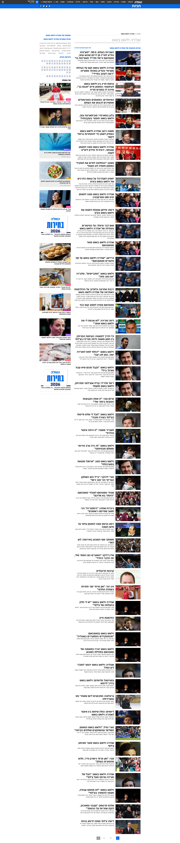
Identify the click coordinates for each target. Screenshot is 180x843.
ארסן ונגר (42, 46)
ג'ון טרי (68, 53)
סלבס (103, 2)
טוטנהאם (64, 43)
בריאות (85, 2)
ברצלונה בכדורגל (44, 51)
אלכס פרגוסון (67, 46)
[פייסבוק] (40, 6)
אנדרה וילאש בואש (127, 34)
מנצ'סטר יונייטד (56, 43)
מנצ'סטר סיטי (51, 46)
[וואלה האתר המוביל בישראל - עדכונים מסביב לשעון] (138, 2)
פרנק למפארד (57, 48)
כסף (97, 2)
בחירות (116, 2)
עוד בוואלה (66, 80)
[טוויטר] (43, 6)
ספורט (123, 2)
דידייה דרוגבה (66, 48)
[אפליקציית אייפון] (46, 6)
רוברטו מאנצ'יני (66, 51)
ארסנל (59, 46)
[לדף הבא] (98, 838)
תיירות (78, 2)
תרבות (109, 2)
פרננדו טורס (52, 53)
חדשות (130, 2)
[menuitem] (129, 2)
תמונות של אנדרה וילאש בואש (58, 35)
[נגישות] (3, 2)
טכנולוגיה (70, 2)
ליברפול (61, 53)
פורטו (49, 43)
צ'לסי (69, 43)
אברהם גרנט (55, 51)
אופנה (63, 2)
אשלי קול (42, 53)
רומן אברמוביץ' (48, 48)
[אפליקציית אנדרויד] (49, 6)
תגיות (139, 34)
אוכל (91, 2)
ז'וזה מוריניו (43, 43)
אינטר (41, 48)
